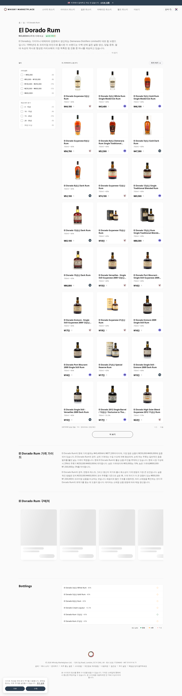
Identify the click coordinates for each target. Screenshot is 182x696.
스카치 (48, 9)
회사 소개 (45, 666)
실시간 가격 (50, 36)
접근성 (113, 666)
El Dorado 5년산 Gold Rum (75, 594)
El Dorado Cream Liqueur (74, 608)
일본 (86, 9)
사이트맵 (78, 666)
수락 (35, 689)
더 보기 (113, 434)
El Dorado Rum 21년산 (73, 621)
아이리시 (68, 9)
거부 (15, 689)
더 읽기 (114, 53)
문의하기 (54, 666)
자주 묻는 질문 (66, 666)
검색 (37, 666)
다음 (161, 427)
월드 (122, 9)
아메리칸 (104, 9)
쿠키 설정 (122, 666)
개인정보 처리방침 (91, 666)
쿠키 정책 (40, 683)
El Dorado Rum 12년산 (73, 614)
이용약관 (104, 666)
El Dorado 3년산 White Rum (75, 588)
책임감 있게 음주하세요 (138, 666)
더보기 (137, 9)
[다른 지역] (176, 9)
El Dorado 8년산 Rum (72, 601)
